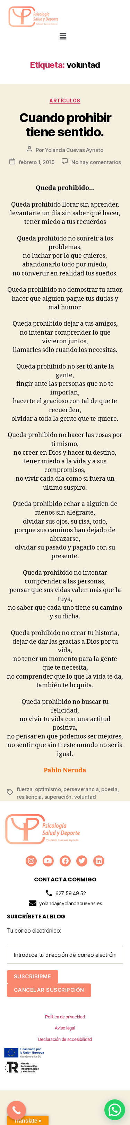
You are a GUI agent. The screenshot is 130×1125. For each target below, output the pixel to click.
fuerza (24, 789)
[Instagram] (31, 861)
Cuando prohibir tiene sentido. (65, 124)
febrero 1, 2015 (37, 162)
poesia (109, 789)
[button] (63, 36)
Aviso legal (65, 1028)
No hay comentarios (96, 162)
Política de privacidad (65, 1016)
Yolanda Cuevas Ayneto (74, 150)
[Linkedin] (98, 861)
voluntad (85, 796)
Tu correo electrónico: (34, 930)
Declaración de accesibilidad (65, 1039)
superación (57, 796)
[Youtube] (48, 861)
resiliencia (29, 796)
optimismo (48, 789)
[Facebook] (65, 861)
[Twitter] (81, 861)
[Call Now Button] (16, 1110)
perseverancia (81, 789)
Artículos (65, 100)
